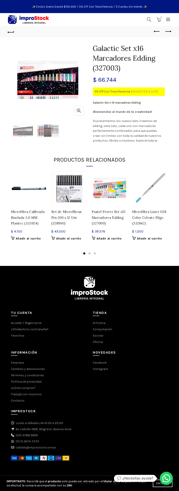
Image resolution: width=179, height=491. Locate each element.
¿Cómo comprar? (23, 388)
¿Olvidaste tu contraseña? (29, 329)
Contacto (17, 400)
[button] (166, 478)
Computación (102, 329)
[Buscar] (149, 19)
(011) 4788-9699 (27, 435)
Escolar (98, 335)
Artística (99, 323)
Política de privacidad (26, 381)
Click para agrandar (79, 110)
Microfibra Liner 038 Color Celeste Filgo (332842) (149, 217)
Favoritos (17, 335)
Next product (168, 31)
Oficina (98, 342)
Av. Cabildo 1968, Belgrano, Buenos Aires (44, 429)
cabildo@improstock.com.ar (36, 447)
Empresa (17, 362)
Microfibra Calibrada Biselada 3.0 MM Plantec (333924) (28, 217)
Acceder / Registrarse (26, 323)
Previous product (157, 31)
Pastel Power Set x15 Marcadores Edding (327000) (108, 217)
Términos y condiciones (27, 375)
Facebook (100, 362)
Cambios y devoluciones (28, 369)
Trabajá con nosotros (26, 394)
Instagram (100, 369)
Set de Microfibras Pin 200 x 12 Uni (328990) (66, 217)
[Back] (11, 31)
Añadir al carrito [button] (28, 238)
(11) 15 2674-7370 (27, 441)
